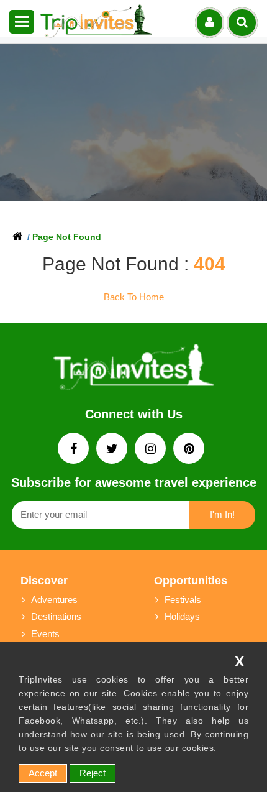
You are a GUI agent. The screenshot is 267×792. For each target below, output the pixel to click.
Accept (43, 773)
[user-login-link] (209, 22)
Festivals (183, 599)
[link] (133, 369)
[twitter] (113, 449)
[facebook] (74, 449)
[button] (21, 21)
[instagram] (151, 449)
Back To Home (134, 297)
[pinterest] (188, 449)
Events (45, 634)
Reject (92, 773)
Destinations (56, 616)
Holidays (182, 616)
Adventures (54, 599)
